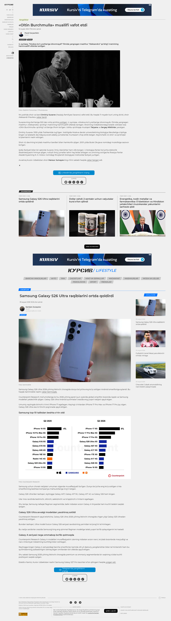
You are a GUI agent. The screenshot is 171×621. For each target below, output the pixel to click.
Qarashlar (10, 17)
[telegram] (80, 602)
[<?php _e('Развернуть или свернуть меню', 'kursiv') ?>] (13, 53)
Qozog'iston (9, 55)
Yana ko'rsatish (92, 247)
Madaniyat (114, 278)
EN (12, 9)
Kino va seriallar (94, 278)
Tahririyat (10, 44)
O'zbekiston (9, 58)
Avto (53, 278)
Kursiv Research (8, 29)
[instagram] (75, 602)
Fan (63, 278)
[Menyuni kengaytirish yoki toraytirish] (12, 39)
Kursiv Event (9, 34)
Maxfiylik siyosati (126, 607)
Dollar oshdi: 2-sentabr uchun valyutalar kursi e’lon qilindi (91, 200)
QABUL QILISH (111, 611)
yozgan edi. (111, 562)
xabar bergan (93, 160)
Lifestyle (10, 31)
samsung (23, 315)
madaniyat (23, 39)
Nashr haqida (77, 607)
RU (7, 9)
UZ (10, 9)
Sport (93, 282)
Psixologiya (79, 282)
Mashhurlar (131, 278)
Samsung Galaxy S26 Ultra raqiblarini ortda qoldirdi (39, 200)
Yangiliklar (10, 15)
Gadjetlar (75, 278)
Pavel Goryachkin (32, 33)
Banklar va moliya (7, 22)
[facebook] (71, 602)
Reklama (10, 47)
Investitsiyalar (9, 19)
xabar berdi (41, 117)
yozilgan (63, 122)
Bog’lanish (124, 613)
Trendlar (106, 282)
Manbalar (10, 24)
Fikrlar (11, 27)
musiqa (30, 39)
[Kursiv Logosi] (8, 4)
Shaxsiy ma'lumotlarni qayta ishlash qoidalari (134, 610)
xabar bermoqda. (49, 392)
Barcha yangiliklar (35, 278)
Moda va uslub (151, 278)
